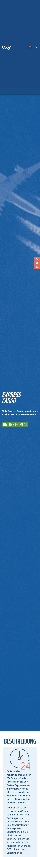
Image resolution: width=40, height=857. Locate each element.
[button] (30, 47)
